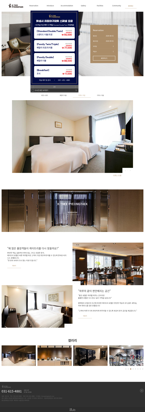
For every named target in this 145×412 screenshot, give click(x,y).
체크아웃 (95, 41)
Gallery (83, 5)
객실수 (95, 51)
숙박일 (95, 46)
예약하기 (104, 58)
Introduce (50, 5)
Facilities (100, 5)
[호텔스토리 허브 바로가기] (72, 409)
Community (116, 5)
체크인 (95, 36)
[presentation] (33, 87)
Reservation (33, 5)
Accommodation (67, 5)
